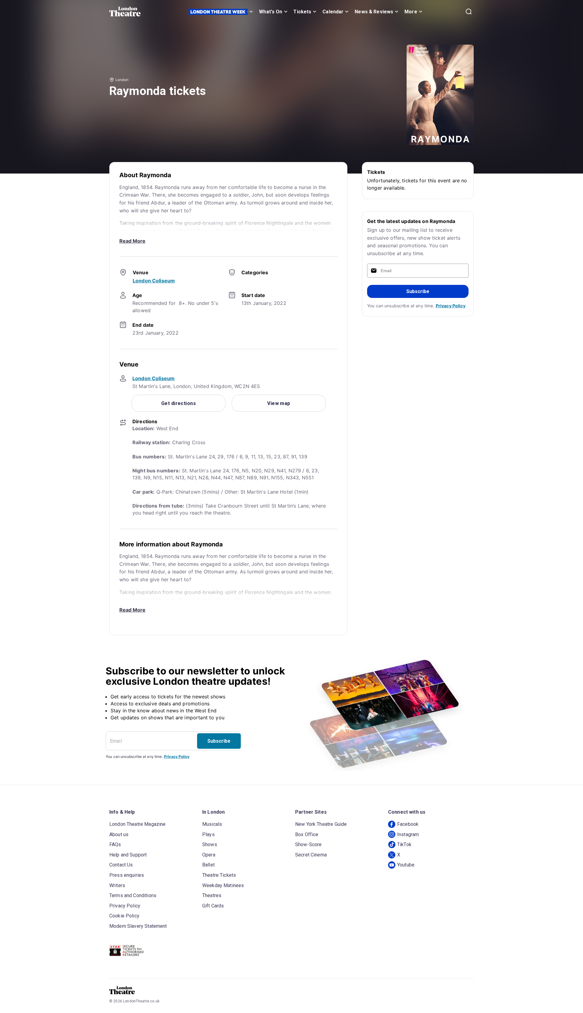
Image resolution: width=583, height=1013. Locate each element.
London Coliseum (154, 281)
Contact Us (121, 865)
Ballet (208, 865)
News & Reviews (374, 12)
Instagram (408, 834)
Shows (209, 844)
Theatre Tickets (219, 875)
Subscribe (417, 291)
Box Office (307, 834)
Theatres (211, 895)
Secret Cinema (311, 855)
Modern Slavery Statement (138, 926)
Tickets (302, 12)
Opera (208, 855)
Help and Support (128, 855)
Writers (117, 885)
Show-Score (308, 844)
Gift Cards (213, 906)
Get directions (178, 403)
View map (278, 403)
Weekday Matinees (223, 885)
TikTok (404, 844)
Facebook (407, 824)
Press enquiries (126, 875)
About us (118, 834)
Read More (132, 241)
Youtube (405, 865)
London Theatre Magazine (137, 824)
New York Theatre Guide (321, 824)
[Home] (125, 11)
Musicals (212, 824)
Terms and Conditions (132, 895)
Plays (208, 834)
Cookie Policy (124, 916)
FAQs (115, 844)
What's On (270, 12)
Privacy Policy (450, 305)
